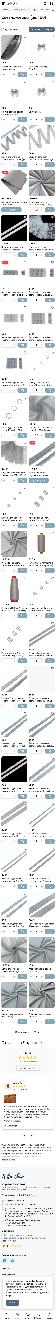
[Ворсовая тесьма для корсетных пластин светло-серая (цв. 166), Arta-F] (14, 228)
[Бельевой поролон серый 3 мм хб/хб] (14, 183)
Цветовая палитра (28, 10)
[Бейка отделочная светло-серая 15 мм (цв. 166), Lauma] (14, 138)
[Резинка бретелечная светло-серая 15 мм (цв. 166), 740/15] (14, 679)
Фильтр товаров (43, 29)
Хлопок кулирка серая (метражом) (12, 1015)
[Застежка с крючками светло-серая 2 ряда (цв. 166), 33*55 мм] (14, 318)
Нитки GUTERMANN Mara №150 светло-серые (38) (41, 564)
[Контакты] (51, 3)
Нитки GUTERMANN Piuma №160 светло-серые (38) (14, 609)
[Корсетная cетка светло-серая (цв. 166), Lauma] (42, 408)
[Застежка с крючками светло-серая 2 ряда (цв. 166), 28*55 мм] (42, 273)
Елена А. (17, 1083)
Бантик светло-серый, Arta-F (40, 68)
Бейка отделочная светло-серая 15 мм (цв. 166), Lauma (13, 158)
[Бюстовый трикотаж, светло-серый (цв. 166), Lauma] (42, 183)
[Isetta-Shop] (12, 3)
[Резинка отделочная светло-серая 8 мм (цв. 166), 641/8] (42, 859)
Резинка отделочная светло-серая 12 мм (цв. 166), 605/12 (41, 744)
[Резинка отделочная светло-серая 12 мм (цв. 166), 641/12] (14, 769)
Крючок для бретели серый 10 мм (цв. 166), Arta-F (12, 519)
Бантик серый (35, 112)
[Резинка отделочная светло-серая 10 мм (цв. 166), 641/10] (14, 724)
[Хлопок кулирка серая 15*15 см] (42, 950)
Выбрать (13, 209)
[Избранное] (25, 37)
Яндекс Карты (12, 1126)
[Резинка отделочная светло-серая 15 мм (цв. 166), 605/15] (42, 769)
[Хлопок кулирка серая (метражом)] (14, 995)
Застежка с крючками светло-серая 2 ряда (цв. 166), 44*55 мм (41, 338)
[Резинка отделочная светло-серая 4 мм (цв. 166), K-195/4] (42, 814)
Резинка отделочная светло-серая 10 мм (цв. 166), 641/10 (13, 744)
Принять (12, 1302)
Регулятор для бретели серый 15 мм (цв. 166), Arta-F (13, 654)
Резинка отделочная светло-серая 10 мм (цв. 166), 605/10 (41, 699)
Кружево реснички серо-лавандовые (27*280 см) (13, 474)
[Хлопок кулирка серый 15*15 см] (42, 995)
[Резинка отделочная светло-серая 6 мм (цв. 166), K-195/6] (14, 859)
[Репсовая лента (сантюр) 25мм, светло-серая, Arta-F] (42, 904)
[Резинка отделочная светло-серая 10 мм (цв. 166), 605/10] (42, 679)
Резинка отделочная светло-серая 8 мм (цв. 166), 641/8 (40, 880)
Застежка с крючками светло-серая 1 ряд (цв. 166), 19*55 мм (13, 293)
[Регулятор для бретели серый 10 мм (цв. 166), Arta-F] (42, 589)
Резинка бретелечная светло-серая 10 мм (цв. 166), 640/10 (41, 654)
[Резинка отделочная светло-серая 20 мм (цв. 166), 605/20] (14, 814)
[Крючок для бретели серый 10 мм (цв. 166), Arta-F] (14, 499)
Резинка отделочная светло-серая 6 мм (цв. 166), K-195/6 (13, 880)
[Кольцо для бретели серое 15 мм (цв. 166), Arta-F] (14, 408)
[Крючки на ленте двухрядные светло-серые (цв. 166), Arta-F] (42, 453)
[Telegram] (12, 1261)
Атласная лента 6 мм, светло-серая (12, 68)
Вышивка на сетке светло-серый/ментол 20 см (41, 248)
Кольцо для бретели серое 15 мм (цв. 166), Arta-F (12, 428)
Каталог (14, 10)
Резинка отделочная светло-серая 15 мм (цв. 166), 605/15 (41, 789)
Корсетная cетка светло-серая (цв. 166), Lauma (41, 428)
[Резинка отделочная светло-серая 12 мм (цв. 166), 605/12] (42, 724)
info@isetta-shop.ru (14, 1200)
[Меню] (3, 3)
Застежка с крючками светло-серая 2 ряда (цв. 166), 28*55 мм (41, 293)
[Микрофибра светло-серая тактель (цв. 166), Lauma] (14, 544)
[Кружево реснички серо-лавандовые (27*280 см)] (14, 453)
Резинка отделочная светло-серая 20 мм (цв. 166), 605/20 (13, 834)
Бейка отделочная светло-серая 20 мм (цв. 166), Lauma (41, 158)
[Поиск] (45, 3)
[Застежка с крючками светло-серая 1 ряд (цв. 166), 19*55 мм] (14, 273)
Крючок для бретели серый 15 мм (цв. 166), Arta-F (39, 519)
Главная (4, 10)
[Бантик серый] (42, 93)
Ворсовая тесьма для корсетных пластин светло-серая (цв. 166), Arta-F (12, 248)
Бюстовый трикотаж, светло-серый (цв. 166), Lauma (40, 203)
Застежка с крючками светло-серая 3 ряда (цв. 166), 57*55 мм (14, 383)
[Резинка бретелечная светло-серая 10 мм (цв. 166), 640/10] (42, 634)
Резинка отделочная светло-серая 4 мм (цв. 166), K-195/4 (40, 834)
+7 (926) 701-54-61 (13, 1184)
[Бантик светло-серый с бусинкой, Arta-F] (14, 93)
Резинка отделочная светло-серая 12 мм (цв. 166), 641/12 (13, 789)
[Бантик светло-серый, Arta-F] (42, 47)
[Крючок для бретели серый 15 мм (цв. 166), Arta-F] (42, 499)
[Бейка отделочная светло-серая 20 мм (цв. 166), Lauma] (42, 138)
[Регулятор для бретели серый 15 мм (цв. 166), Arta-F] (14, 634)
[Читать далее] (8, 1160)
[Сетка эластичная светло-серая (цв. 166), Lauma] (14, 950)
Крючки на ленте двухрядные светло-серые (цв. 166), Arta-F (39, 474)
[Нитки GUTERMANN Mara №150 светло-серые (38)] (42, 544)
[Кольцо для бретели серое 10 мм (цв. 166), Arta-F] (42, 363)
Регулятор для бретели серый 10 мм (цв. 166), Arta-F (40, 609)
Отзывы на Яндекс (19, 1042)
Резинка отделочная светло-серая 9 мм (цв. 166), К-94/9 (13, 925)
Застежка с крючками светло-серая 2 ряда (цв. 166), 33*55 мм (14, 338)
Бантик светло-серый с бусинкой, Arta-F (13, 113)
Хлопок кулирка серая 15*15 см (40, 970)
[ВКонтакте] (4, 1261)
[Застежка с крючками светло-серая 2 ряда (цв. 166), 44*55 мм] (42, 318)
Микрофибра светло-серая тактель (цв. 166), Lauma (13, 564)
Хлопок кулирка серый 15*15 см (40, 1015)
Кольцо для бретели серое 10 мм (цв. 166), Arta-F (39, 383)
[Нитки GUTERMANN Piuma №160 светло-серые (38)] (14, 589)
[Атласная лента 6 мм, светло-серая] (14, 47)
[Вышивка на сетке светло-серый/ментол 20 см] (42, 228)
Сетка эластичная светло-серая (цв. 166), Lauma (12, 970)
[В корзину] (22, 74)
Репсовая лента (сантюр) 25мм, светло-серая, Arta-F (41, 925)
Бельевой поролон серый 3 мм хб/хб (14, 203)
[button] (24, 1134)
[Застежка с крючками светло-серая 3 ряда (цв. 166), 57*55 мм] (14, 363)
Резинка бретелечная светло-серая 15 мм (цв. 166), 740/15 (13, 699)
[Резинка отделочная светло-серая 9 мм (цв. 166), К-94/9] (14, 904)
